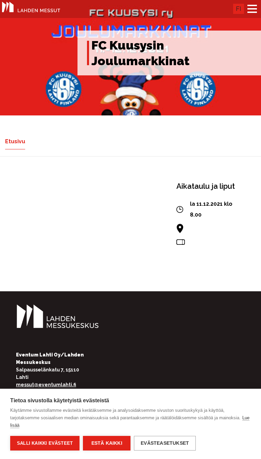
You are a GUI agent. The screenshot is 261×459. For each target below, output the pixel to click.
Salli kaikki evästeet (45, 443)
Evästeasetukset (165, 443)
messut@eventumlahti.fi (46, 384)
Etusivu (15, 141)
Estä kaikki (106, 443)
